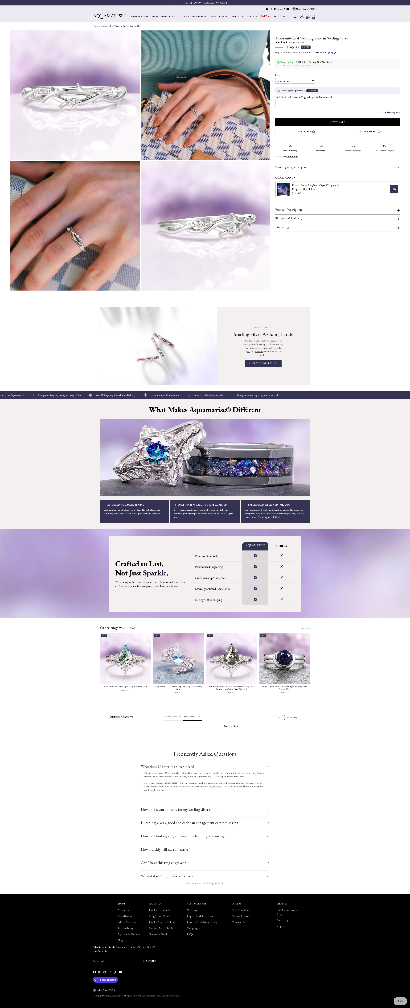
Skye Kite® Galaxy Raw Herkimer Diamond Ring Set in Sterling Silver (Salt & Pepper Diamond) (231, 688)
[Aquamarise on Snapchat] (279, 9)
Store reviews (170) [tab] (192, 716)
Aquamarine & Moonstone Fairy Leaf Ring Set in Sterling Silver (178, 688)
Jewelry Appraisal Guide (162, 922)
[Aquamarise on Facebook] (267, 9)
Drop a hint (304, 131)
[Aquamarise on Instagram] (271, 9)
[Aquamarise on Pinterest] (275, 9)
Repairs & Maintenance (200, 916)
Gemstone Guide (158, 934)
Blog (120, 940)
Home (95, 26)
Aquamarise (117, 995)
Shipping (192, 928)
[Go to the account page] (302, 16)
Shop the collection (263, 363)
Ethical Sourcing (127, 922)
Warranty (192, 910)
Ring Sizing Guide (159, 916)
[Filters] (279, 717)
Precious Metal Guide (161, 928)
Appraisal (282, 926)
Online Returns (241, 916)
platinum (259, 351)
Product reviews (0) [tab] (173, 716)
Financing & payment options (291, 167)
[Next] (235, 2)
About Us (123, 910)
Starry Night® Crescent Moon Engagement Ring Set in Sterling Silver (284, 688)
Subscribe (149, 961)
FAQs (190, 934)
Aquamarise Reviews (129, 934)
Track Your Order (241, 910)
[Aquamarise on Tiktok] (283, 9)
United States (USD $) (305, 9)
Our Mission (125, 916)
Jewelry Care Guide (159, 910)
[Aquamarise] (109, 16)
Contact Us (238, 922)
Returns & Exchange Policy (202, 922)
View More (305, 628)
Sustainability (125, 928)
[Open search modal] (295, 16)
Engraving (283, 920)
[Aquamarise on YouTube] (287, 9)
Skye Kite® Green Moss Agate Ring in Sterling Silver (125, 686)
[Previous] (174, 2)
